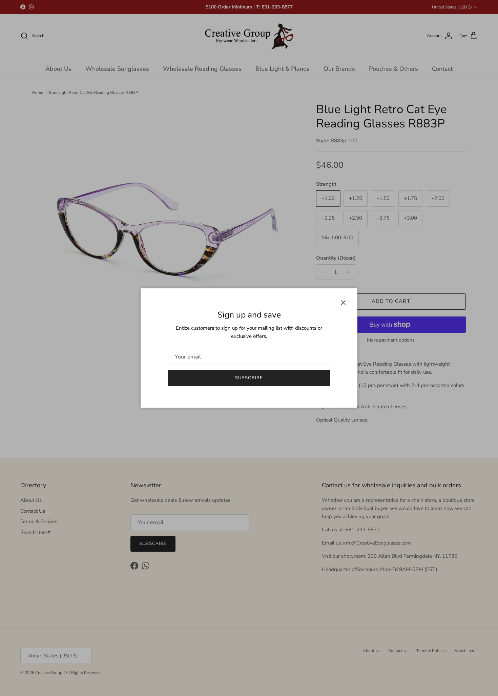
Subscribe (249, 378)
